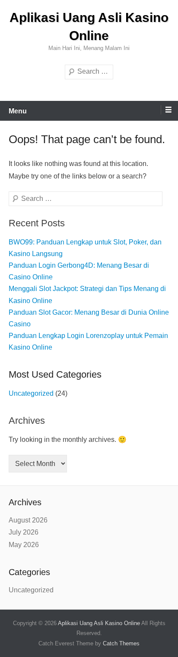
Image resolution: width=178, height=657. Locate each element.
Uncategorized (31, 393)
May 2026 (24, 544)
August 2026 (28, 520)
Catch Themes (121, 643)
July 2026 (23, 532)
